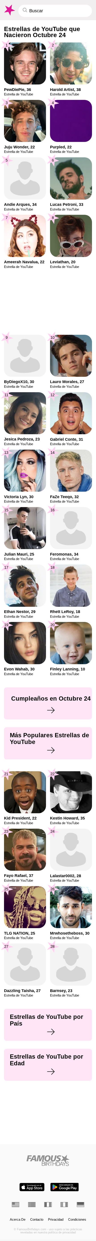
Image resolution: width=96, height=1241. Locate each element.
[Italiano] (64, 1204)
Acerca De (17, 1219)
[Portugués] (31, 1204)
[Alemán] (80, 1204)
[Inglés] (15, 1204)
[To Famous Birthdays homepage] (9, 10)
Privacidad (55, 1219)
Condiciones (77, 1219)
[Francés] (48, 1204)
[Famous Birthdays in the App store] (31, 1187)
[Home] (48, 1160)
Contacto (36, 1219)
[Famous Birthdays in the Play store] (64, 1187)
